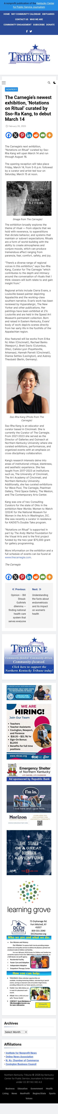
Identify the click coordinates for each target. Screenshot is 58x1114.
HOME (7, 14)
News (14, 1093)
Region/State (39, 1093)
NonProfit (11, 89)
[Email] (43, 135)
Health (49, 1088)
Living (5, 1093)
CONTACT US (21, 19)
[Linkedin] (29, 135)
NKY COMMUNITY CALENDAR (26, 14)
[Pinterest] (22, 135)
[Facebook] (9, 135)
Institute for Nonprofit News (21, 1052)
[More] (49, 135)
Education (23, 1088)
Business (10, 1088)
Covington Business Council (21, 1064)
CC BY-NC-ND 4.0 (32, 1082)
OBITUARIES (48, 14)
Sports (52, 1093)
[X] (15, 135)
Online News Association (19, 1056)
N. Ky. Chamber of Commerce (22, 1060)
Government (37, 1088)
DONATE (50, 24)
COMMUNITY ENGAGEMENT (18, 24)
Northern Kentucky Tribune (18, 1074)
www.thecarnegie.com (18, 557)
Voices (29, 1098)
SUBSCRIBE (39, 24)
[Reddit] (36, 135)
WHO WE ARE (36, 19)
